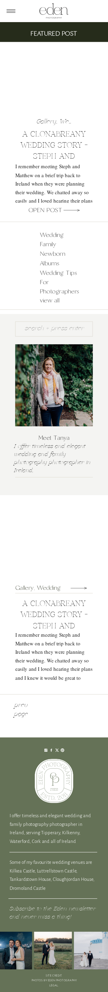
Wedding (49, 588)
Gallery (46, 122)
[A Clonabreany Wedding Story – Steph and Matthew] (71, 210)
